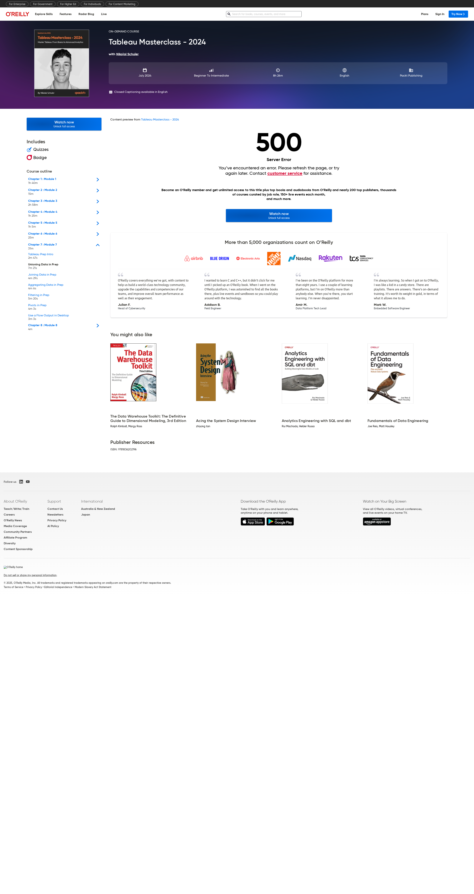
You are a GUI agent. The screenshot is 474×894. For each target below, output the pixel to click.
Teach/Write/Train (16, 509)
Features (65, 14)
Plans (424, 14)
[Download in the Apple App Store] (253, 525)
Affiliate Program (15, 537)
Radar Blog (86, 14)
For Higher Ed (68, 4)
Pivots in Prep (37, 307)
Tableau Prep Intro (40, 256)
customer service (284, 173)
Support (54, 501)
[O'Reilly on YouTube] (28, 482)
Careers (9, 514)
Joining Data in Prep (42, 276)
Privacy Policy (56, 520)
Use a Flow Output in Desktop (48, 317)
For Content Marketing (122, 4)
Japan (85, 514)
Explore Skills (44, 14)
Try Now (456, 14)
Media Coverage (15, 526)
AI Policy (53, 526)
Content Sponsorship (18, 549)
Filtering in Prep (38, 297)
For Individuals (92, 4)
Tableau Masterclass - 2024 (160, 119)
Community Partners (18, 532)
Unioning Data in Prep (43, 266)
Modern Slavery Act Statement (93, 587)
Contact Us (55, 509)
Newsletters (55, 514)
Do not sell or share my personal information (30, 575)
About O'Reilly (15, 501)
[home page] (17, 14)
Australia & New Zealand (98, 509)
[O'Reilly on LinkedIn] (21, 482)
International (92, 501)
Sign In (439, 14)
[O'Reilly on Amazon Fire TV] (377, 525)
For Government (42, 4)
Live (104, 14)
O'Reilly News (13, 520)
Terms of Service (13, 587)
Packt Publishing (411, 75)
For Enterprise (17, 4)
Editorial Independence (58, 587)
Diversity (10, 543)
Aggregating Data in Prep (45, 286)
